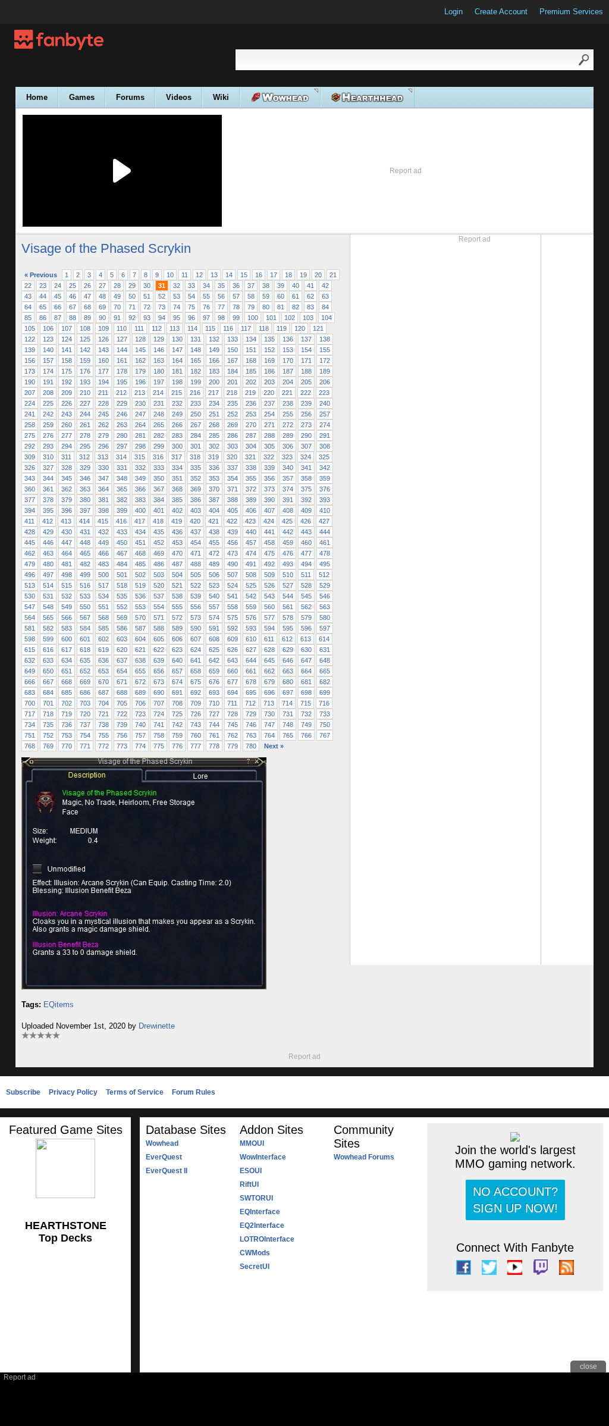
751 (29, 735)
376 (324, 489)
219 (250, 392)
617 (66, 649)
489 (214, 564)
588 (158, 628)
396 (66, 510)
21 (333, 274)
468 (140, 553)
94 (161, 317)
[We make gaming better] (38, 12)
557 (214, 606)
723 (140, 713)
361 (48, 489)
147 (177, 349)
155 (324, 349)
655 (140, 671)
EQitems (58, 1004)
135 (269, 339)
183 (214, 371)
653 (103, 671)
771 (85, 746)
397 (85, 510)
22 (28, 285)
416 (121, 521)
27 (102, 285)
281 (140, 435)
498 (66, 574)
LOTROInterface (267, 1239)
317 (176, 456)
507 (232, 574)
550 (85, 606)
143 (103, 349)
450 (122, 542)
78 (236, 307)
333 (158, 467)
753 (66, 735)
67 (72, 307)
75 (191, 307)
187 (287, 371)
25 (72, 285)
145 (140, 349)
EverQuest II (166, 1171)
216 (195, 392)
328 (66, 467)
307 (306, 446)
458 (269, 542)
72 (146, 307)
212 (121, 392)
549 (66, 606)
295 (85, 446)
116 (228, 328)
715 (305, 703)
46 (72, 296)
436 (177, 531)
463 (48, 553)
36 (236, 285)
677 (232, 681)
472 (214, 553)
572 (177, 617)
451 (140, 542)
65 (42, 307)
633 (48, 660)
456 (232, 542)
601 (85, 639)
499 (85, 574)
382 (122, 499)
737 (85, 724)
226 (66, 403)
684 (48, 692)
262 (103, 424)
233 (195, 403)
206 (324, 382)
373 (269, 489)
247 (140, 414)
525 (251, 585)
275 (29, 435)
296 (103, 446)
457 (251, 542)
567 (85, 617)
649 (29, 671)
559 (251, 606)
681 (306, 681)
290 (306, 435)
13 (214, 274)
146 (158, 349)
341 (306, 467)
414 (84, 521)
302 (214, 446)
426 (305, 521)
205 (306, 382)
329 (85, 467)
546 (324, 596)
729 (251, 713)
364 (103, 489)
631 (324, 649)
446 (48, 542)
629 (287, 649)
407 (269, 510)
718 (48, 713)
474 (251, 553)
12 (199, 274)
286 (232, 435)
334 (177, 467)
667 (48, 681)
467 (122, 553)
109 (103, 328)
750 (324, 724)
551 (103, 606)
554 (158, 606)
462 (29, 553)
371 (232, 489)
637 (122, 660)
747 (269, 724)
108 (85, 328)
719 (66, 713)
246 (122, 414)
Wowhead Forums (364, 1157)
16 (258, 274)
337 (232, 467)
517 (103, 585)
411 (29, 521)
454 (195, 542)
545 (306, 596)
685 (66, 692)
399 (122, 510)
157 (48, 360)
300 (177, 446)
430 (66, 531)
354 (232, 478)
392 (306, 499)
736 (66, 724)
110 (122, 328)
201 (232, 382)
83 (310, 307)
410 (324, 510)
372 (251, 489)
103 (308, 317)
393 (324, 499)
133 (232, 339)
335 (195, 467)
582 (48, 628)
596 (306, 628)
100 (252, 317)
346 (85, 478)
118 (264, 328)
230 (140, 403)
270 (251, 424)
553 (140, 606)
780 (251, 746)
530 (29, 596)
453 (177, 542)
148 (195, 349)
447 (66, 542)
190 (29, 382)
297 (122, 446)
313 (103, 456)
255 (287, 414)
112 (157, 328)
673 (158, 681)
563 (324, 606)
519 (140, 585)
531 (48, 596)
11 (184, 274)
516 (85, 585)
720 (85, 713)
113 (174, 328)
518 (122, 585)
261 (85, 424)
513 (29, 585)
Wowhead (162, 1143)
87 (57, 317)
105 (29, 328)
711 (232, 703)
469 (158, 553)
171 (306, 360)
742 (177, 724)
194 (103, 382)
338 (251, 467)
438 (214, 531)
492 (269, 564)
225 (48, 403)
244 (85, 414)
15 (243, 274)
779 (232, 746)
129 (158, 339)
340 (287, 467)
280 (122, 435)
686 (85, 692)
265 (158, 424)
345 (66, 478)
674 (177, 681)
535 (122, 596)
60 (280, 296)
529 (324, 585)
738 (103, 724)
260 (66, 424)
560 (269, 606)
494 (306, 564)
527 (287, 585)
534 (103, 596)
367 (158, 489)
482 (85, 564)
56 (221, 296)
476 (287, 553)
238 (287, 403)
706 (140, 703)
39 (280, 285)
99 (236, 317)
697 (287, 692)
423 (250, 521)
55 (206, 296)
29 (132, 285)
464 (66, 553)
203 (269, 382)
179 (140, 371)
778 (214, 746)
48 (102, 296)
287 (251, 435)
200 (214, 382)
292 (29, 446)
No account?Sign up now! (515, 1200)
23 (42, 285)
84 (325, 307)
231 (158, 403)
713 (268, 703)
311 (66, 456)
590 (195, 628)
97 (206, 317)
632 (29, 660)
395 (48, 510)
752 (48, 735)
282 (158, 435)
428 (29, 531)
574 (214, 617)
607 (195, 639)
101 (271, 317)
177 (103, 371)
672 (140, 681)
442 (287, 531)
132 (214, 339)
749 (306, 724)
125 (85, 339)
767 (324, 735)
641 (195, 660)
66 (57, 307)
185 (251, 371)
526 (269, 585)
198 (177, 382)
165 (195, 360)
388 (232, 499)
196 (140, 382)
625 (214, 649)
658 (195, 671)
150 (232, 349)
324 (305, 456)
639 (158, 660)
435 (158, 531)
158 (66, 360)
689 (140, 692)
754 (85, 735)
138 (324, 339)
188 (306, 371)
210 (85, 392)
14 (229, 274)
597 (324, 628)
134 (251, 339)
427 (324, 521)
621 (140, 649)
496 (29, 574)
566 (66, 617)
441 (269, 531)
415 (103, 521)
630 (306, 649)
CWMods (255, 1253)
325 (324, 456)
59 (265, 296)
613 (305, 639)
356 (269, 478)
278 (85, 435)
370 (214, 489)
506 (214, 574)
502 (140, 574)
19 (303, 274)
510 (287, 574)
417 (139, 521)
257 (324, 414)
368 (177, 489)
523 (214, 585)
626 (232, 649)
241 (29, 414)
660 (232, 671)
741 (158, 724)
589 (177, 628)
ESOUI (251, 1171)
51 (146, 296)
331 (122, 467)
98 (221, 317)
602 (103, 639)
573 (195, 617)
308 (324, 446)
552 (122, 606)
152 (269, 349)
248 (158, 414)
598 (29, 639)
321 (250, 456)
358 (306, 478)
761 (214, 735)
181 (177, 371)
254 (269, 414)
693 (214, 692)
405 (232, 510)
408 (287, 510)
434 (140, 531)
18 (288, 274)
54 (191, 296)
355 (251, 478)
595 (287, 628)
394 (29, 510)
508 (251, 574)
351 (177, 478)
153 (287, 349)
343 (29, 478)
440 (251, 531)
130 (177, 339)
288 (269, 435)
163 (158, 360)
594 (269, 628)
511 (306, 574)
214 (158, 392)
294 (66, 446)
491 (251, 564)
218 (232, 392)
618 (85, 649)
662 (269, 671)
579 (306, 617)
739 (122, 724)
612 (287, 639)
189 (324, 371)
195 (122, 382)
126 (103, 339)
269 (232, 424)
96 (191, 317)
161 (122, 360)
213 (139, 392)
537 (158, 596)
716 (324, 703)
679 (269, 681)
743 (195, 724)
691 (177, 692)
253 (251, 414)
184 (232, 371)
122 (29, 339)
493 (287, 564)
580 (324, 617)
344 (48, 478)
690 (158, 692)
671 (122, 681)
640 (177, 660)
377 (29, 499)
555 (177, 606)
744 (214, 724)
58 (251, 296)
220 (268, 392)
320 (232, 456)
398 (103, 510)
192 (66, 382)
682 (324, 681)
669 (85, 681)
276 (48, 435)
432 (103, 531)
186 (269, 371)
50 (132, 296)
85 (28, 317)
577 (269, 617)
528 (306, 585)
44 (42, 296)
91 (117, 317)
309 (29, 456)
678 (251, 681)
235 (232, 403)
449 (103, 542)
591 (214, 628)
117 (246, 328)
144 (122, 349)
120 (299, 328)
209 (66, 392)
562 (306, 606)
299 (158, 446)
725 (177, 713)
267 (195, 424)
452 (158, 542)
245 (103, 414)
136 (287, 339)
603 (122, 639)
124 (66, 339)
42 (325, 285)
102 (289, 317)
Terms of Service (135, 1092)
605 (158, 639)
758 (158, 735)
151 (251, 349)
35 (221, 285)
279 (103, 435)
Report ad (406, 171)
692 (195, 692)
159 (85, 360)
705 (122, 703)
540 (214, 596)
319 (213, 456)
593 (251, 628)
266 (177, 424)
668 (66, 681)
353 (214, 478)
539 (195, 596)
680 (287, 681)
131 (195, 339)
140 (48, 349)
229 (122, 403)
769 (48, 746)
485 (140, 564)
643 (232, 660)
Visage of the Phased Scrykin (106, 248)
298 (140, 446)
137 (306, 339)
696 (269, 692)
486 (158, 564)
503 (158, 574)
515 (66, 585)
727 (214, 713)
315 (139, 456)
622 (158, 649)
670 (103, 681)
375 (306, 489)
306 (287, 446)
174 (48, 371)
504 (177, 574)
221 (287, 392)
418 (158, 521)
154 (306, 349)
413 (66, 521)
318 (195, 456)
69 (102, 307)
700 (29, 703)
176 (85, 371)
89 (87, 317)
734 (29, 724)
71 (132, 307)
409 (306, 510)
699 (324, 692)
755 (103, 735)
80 (265, 307)
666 (29, 681)
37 (251, 285)
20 (318, 274)
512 (324, 574)
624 (195, 649)
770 (66, 746)
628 (269, 649)
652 (85, 671)
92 (132, 317)
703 (85, 703)
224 (29, 403)
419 (176, 521)
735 (48, 724)
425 (287, 521)
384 (158, 499)
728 (232, 713)
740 (140, 724)
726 (195, 713)
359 (324, 478)
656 (158, 671)
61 (295, 296)
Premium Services (571, 11)
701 (48, 703)
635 (85, 660)
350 (158, 478)
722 (122, 713)
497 (48, 574)
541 (232, 596)
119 (282, 328)
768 (29, 746)
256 (306, 414)
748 (287, 724)
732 (306, 713)
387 (214, 499)
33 (191, 285)
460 (306, 542)
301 (195, 446)
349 (140, 478)
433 (122, 531)
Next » (274, 746)
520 (158, 585)
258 (29, 424)
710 (214, 703)
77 (221, 307)
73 (161, 307)
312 (84, 456)
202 (251, 382)
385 (177, 499)
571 (158, 617)
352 (195, 478)
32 (176, 285)
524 (232, 585)
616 (48, 649)
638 (140, 660)
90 (102, 317)
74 (176, 307)
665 (324, 671)
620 (122, 649)
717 (29, 713)
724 (158, 713)
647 (306, 660)
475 (269, 553)
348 (122, 478)
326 (29, 467)
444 (324, 531)
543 (269, 596)
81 (280, 307)
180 (158, 371)
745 (232, 724)
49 (117, 296)
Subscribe (23, 1092)
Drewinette (157, 1025)
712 (250, 703)
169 (269, 360)
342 (324, 467)
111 (139, 328)
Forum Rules (193, 1092)
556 (195, 606)
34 (206, 285)
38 (265, 285)
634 (66, 660)
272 (287, 424)
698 (306, 692)
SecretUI (254, 1266)
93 (146, 317)
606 (177, 639)
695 (251, 692)
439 (232, 531)
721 (103, 713)
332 (140, 467)
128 (140, 339)
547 (29, 606)
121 (318, 328)
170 (287, 360)
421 (213, 521)
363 (85, 489)
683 (29, 692)
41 (310, 285)
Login (453, 11)
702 (66, 703)
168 (251, 360)
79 (251, 307)
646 (287, 660)
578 (287, 617)
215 (176, 392)
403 (195, 510)
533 (85, 596)
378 (48, 499)
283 (177, 435)
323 (287, 456)
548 (48, 606)
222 (305, 392)
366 (140, 489)
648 (324, 660)
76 (206, 307)
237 (269, 403)
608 (214, 639)
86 (42, 317)
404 (214, 510)
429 (48, 531)
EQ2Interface (262, 1225)
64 (28, 307)
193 (85, 382)
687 (103, 692)
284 (195, 435)
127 (122, 339)
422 (232, 521)
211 (103, 392)
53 (176, 296)
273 (306, 424)
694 (232, 692)
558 (232, 606)
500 (103, 574)
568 (103, 617)
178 (122, 371)
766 (306, 735)
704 (103, 703)
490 (232, 564)
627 (251, 649)
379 (66, 499)
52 (161, 296)
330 (103, 467)
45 (57, 296)
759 (177, 735)
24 (57, 285)
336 (214, 467)
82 (295, 307)
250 (195, 414)
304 (251, 446)
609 (232, 639)
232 (177, 403)
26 (87, 285)
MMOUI (252, 1143)
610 (251, 639)
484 (122, 564)
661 (251, 671)
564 (29, 617)
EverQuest (164, 1157)
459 (287, 542)
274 (324, 424)
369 (195, 489)
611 (269, 639)
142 (85, 349)
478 (324, 553)
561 (287, 606)
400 (140, 510)
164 (177, 360)
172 (324, 360)
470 (177, 553)
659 (214, 671)
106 (48, 328)
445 (29, 542)
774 (140, 746)
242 (48, 414)
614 (324, 639)
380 (85, 499)
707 (158, 703)
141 (66, 349)
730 (269, 713)
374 (287, 489)
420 (195, 521)
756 (122, 735)
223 (324, 392)
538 (177, 596)
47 (87, 296)
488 (195, 564)
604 (140, 639)
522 (195, 585)
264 (140, 424)
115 (210, 328)
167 (232, 360)
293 (48, 446)
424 (268, 521)
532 (66, 596)
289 (287, 435)
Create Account (501, 11)
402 (177, 510)
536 (140, 596)
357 (287, 478)
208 (48, 392)
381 (103, 499)
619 (103, 649)
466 (103, 553)
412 (47, 521)
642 (214, 660)
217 (213, 392)
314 (121, 456)
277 (66, 435)
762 (232, 735)
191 (48, 382)
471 (195, 553)
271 (269, 424)
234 (214, 403)
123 (48, 339)
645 (269, 660)
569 (122, 617)
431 (85, 531)
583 (66, 628)
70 (117, 307)
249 (177, 414)
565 (48, 617)
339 (269, 467)
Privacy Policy (73, 1092)
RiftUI (249, 1184)
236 (251, 403)
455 (214, 542)
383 (140, 499)
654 (122, 671)
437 (195, 531)
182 (195, 371)
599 (48, 639)
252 (232, 414)
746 (251, 724)
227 (85, 403)
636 (103, 660)
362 (66, 489)
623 (177, 649)
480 (48, 564)
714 (287, 703)
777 (195, 746)
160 (103, 360)
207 (29, 392)
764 (269, 735)
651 (66, 671)
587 (140, 628)
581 (29, 628)
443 (306, 531)
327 (48, 467)
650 (48, 671)
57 (236, 296)
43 (28, 296)
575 (232, 617)
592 (232, 628)
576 (251, 617)
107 (66, 328)
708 (177, 703)
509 (269, 574)
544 (287, 596)
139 (29, 349)
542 (251, 596)
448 (85, 542)
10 (170, 274)
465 (85, 553)
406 (251, 510)
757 (140, 735)
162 (140, 360)
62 (310, 296)
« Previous (40, 274)
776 (177, 746)
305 (269, 446)
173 (29, 371)
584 (85, 628)
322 (268, 456)
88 (72, 317)
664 (306, 671)
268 (214, 424)
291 (324, 435)
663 (287, 671)
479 (29, 564)
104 (326, 317)
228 (103, 403)
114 (192, 328)
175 (66, 371)
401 (158, 510)
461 (324, 542)
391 (287, 499)
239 (306, 403)
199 (195, 382)
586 (122, 628)
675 (195, 681)
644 (251, 660)
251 (214, 414)
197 (158, 382)
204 (287, 382)
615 (29, 649)
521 (177, 585)
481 (66, 564)
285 (214, 435)
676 (214, 681)
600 (66, 639)
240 (324, 403)
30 (146, 285)
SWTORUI (256, 1198)
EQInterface (260, 1212)
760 (195, 735)
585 (103, 628)
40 (295, 285)
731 (287, 713)
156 (29, 360)
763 (251, 735)
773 (122, 746)
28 (117, 285)
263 (122, 424)
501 (122, 574)
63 (325, 296)
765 (287, 735)
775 (158, 746)
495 (324, 564)
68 (87, 307)
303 (232, 446)
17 (273, 274)
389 (251, 499)
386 (195, 499)
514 (48, 585)
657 (177, 671)
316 (158, 456)
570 (140, 617)
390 (269, 499)
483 (103, 564)
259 (48, 424)
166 (214, 360)
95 (176, 317)
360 (29, 489)
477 (306, 553)
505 (195, 574)
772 (103, 746)
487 (177, 564)
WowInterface (263, 1157)
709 (195, 703)
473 (232, 553)
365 (122, 489)
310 (48, 456)
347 (103, 478)
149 (214, 349)
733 (324, 713)
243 (66, 414)
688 (122, 692)
